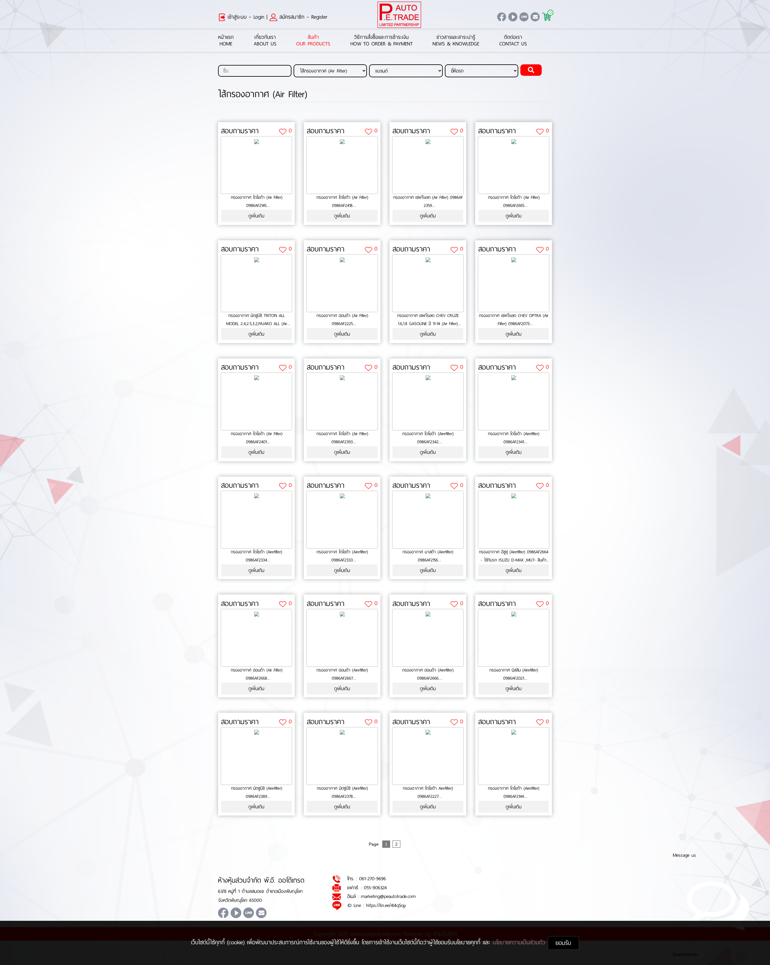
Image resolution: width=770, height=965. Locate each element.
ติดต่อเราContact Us (513, 41)
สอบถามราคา (240, 130)
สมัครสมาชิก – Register (302, 16)
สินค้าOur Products (313, 41)
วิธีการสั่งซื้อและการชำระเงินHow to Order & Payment (381, 41)
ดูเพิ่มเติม (256, 216)
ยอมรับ (563, 943)
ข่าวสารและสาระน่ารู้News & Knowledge (456, 41)
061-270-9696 (372, 878)
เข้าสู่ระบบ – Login (245, 16)
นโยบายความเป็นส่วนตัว (520, 942)
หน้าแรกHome (226, 41)
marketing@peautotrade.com (388, 896)
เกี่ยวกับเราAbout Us (265, 41)
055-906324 (375, 888)
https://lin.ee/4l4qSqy (386, 905)
